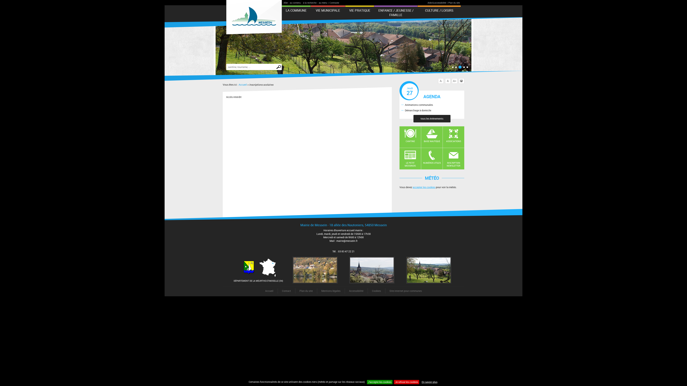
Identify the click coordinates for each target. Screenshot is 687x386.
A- (441, 81)
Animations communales (419, 104)
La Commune (296, 10)
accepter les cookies (424, 187)
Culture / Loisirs (439, 10)
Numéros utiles (432, 162)
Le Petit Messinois (410, 164)
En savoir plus (429, 382)
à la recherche (309, 2)
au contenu (295, 2)
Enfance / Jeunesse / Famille (395, 12)
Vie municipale (328, 10)
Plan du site (454, 2)
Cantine (410, 141)
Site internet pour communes (405, 291)
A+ (454, 81)
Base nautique (432, 141)
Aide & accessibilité (437, 2)
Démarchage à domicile (418, 110)
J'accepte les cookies (379, 382)
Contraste (334, 2)
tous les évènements (432, 118)
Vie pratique (359, 10)
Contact (286, 291)
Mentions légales (330, 291)
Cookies (376, 291)
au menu (323, 2)
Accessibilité (356, 291)
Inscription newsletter (453, 164)
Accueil (243, 84)
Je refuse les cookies (406, 382)
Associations (453, 141)
